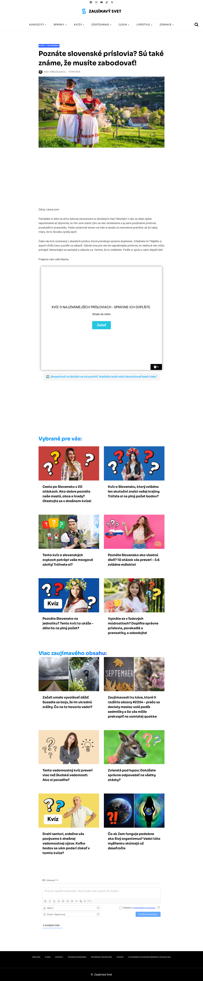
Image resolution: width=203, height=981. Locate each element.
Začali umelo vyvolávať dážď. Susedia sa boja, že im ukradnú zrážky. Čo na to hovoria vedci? (67, 702)
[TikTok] (107, 2)
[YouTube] (101, 2)
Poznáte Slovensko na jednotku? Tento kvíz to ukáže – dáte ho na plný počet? (68, 623)
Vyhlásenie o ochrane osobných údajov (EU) (149, 957)
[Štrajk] (58, 901)
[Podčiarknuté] (54, 901)
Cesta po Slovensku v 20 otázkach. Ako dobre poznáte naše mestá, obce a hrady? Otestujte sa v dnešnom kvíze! (67, 494)
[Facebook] (91, 2)
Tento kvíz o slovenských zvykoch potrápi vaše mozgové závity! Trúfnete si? (68, 560)
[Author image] (41, 72)
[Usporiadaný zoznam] (63, 901)
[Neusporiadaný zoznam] (67, 901)
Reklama (36, 957)
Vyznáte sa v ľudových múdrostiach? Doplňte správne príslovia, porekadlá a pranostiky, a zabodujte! (133, 626)
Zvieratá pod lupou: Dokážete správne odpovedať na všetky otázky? (132, 775)
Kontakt (59, 957)
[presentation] (69, 463)
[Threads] (112, 2)
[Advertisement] (95, 407)
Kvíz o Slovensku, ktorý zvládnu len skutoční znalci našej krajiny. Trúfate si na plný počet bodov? (134, 491)
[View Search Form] (196, 24)
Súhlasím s (139, 907)
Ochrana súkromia (77, 957)
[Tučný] (45, 901)
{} (85, 901)
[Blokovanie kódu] (76, 901)
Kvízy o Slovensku (49, 45)
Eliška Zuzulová (57, 71)
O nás (47, 957)
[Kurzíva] (50, 901)
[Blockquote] (72, 901)
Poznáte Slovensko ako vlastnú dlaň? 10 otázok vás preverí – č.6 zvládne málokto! (134, 560)
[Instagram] (96, 2)
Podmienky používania (101, 957)
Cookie (120, 957)
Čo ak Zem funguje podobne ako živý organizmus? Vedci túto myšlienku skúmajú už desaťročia (134, 841)
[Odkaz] (81, 901)
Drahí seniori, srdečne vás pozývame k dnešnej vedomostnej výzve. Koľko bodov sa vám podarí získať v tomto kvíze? (66, 843)
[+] (89, 901)
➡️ (101, 377)
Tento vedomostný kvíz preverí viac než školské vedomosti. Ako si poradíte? (68, 775)
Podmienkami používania (144, 907)
